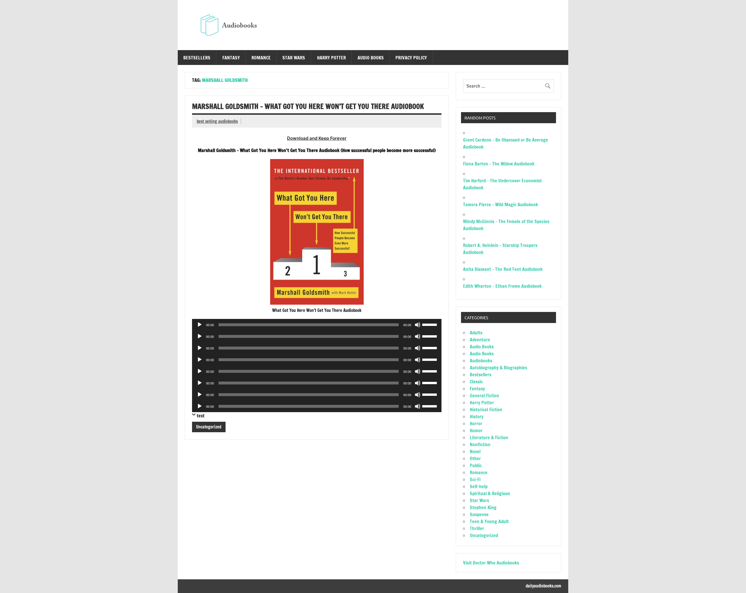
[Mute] (417, 325)
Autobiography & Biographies (498, 367)
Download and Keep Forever (316, 138)
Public (476, 465)
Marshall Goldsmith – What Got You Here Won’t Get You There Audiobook (308, 106)
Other (475, 458)
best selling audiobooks (217, 121)
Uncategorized (208, 427)
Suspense (479, 514)
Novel (475, 451)
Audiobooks (481, 360)
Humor (476, 430)
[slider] (430, 324)
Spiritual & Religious (490, 493)
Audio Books (371, 57)
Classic (476, 381)
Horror (476, 423)
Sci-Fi (475, 479)
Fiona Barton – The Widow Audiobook (498, 163)
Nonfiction (480, 444)
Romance (261, 57)
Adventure (480, 339)
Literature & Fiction (489, 437)
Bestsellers (196, 57)
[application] (316, 325)
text (201, 415)
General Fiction (484, 395)
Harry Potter (331, 57)
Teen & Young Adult (489, 521)
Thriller (477, 528)
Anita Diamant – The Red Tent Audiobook (503, 269)
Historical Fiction (486, 409)
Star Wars (293, 57)
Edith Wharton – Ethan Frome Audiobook (502, 286)
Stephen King (483, 507)
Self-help (479, 486)
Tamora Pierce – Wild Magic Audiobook (500, 204)
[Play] (200, 325)
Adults (476, 332)
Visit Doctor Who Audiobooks (491, 563)
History (476, 416)
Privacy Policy (411, 57)
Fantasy (231, 57)
